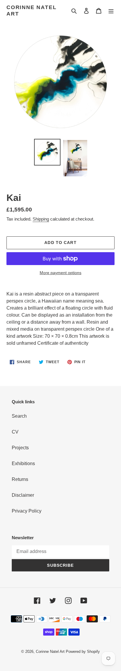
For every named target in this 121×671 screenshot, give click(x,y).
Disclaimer (23, 495)
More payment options (60, 272)
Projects (20, 447)
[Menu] (111, 10)
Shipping (41, 218)
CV (15, 431)
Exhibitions (23, 463)
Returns (20, 479)
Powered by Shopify (83, 651)
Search (19, 416)
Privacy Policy (26, 510)
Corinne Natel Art (31, 10)
